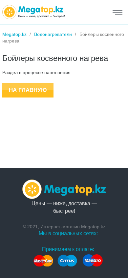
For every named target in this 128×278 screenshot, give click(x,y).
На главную (28, 90)
